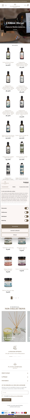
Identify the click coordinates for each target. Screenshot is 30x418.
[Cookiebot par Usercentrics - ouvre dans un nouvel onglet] (22, 182)
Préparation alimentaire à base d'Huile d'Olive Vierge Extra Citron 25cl (8, 87)
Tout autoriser (15, 226)
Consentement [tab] (5, 186)
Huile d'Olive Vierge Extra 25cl (8, 63)
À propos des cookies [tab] (24, 186)
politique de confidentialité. (16, 396)
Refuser (15, 234)
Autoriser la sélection (15, 230)
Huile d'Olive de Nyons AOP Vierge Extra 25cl (8, 136)
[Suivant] (18, 298)
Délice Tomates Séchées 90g (8, 270)
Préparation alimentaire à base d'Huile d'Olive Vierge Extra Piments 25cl (22, 64)
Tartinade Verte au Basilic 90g (22, 248)
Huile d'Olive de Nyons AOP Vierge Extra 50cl (22, 179)
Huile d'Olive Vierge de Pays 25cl (21, 136)
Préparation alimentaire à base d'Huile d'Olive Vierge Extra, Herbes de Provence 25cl (22, 88)
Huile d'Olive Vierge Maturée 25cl (8, 157)
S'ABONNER (6, 399)
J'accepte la (13, 396)
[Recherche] (6, 5)
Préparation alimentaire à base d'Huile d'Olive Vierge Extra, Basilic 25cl (8, 112)
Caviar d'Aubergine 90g (21, 269)
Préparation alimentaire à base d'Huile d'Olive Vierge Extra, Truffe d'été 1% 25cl (22, 113)
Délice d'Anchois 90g (8, 290)
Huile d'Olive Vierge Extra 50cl (21, 157)
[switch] (27, 212)
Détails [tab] (13, 186)
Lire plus (15, 29)
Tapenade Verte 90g (8, 247)
